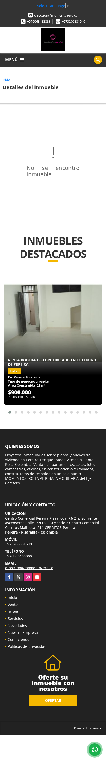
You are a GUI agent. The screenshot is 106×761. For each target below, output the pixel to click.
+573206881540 (73, 21)
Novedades (17, 625)
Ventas (13, 604)
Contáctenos (18, 639)
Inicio (6, 79)
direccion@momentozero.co (56, 15)
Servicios (15, 618)
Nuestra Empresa (23, 632)
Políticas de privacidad (27, 646)
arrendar (15, 611)
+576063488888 (38, 21)
